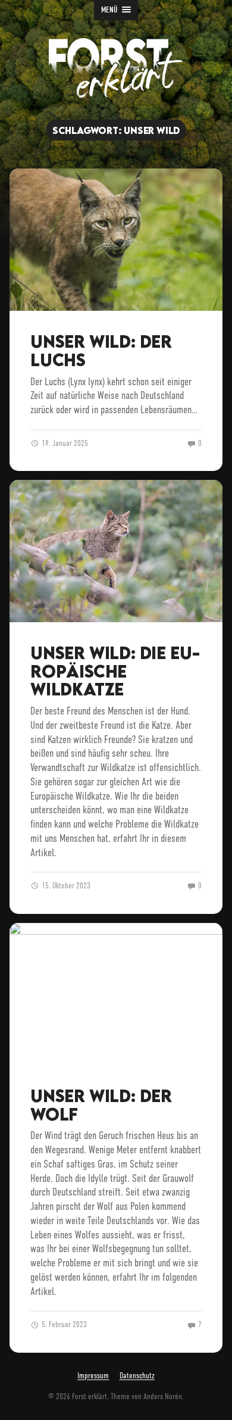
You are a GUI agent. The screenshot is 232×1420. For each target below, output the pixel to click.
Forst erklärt (89, 1396)
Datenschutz (137, 1376)
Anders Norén (162, 1396)
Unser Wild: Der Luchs (100, 350)
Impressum (93, 1376)
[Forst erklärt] (116, 68)
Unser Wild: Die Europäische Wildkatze (114, 670)
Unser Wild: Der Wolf (100, 1104)
